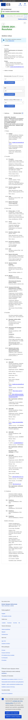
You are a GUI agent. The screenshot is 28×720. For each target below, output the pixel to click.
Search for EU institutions (7, 693)
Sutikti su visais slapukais (12, 712)
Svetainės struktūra (6, 643)
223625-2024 (11, 40)
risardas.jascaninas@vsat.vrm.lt (17, 66)
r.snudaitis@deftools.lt (18, 442)
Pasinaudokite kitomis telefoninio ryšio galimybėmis (13, 681)
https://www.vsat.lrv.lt (17, 390)
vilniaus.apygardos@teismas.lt (16, 423)
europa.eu (4, 673)
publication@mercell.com (17, 476)
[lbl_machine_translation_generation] (21, 99)
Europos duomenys (6, 652)
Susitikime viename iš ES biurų (8, 686)
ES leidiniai (4, 660)
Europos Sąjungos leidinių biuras (9, 604)
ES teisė (3, 650)
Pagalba (3, 613)
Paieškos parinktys (22, 19)
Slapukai (3, 631)
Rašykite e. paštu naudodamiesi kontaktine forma (12, 684)
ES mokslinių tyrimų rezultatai (8, 655)
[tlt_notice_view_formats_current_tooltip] (22, 113)
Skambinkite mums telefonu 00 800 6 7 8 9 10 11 (12, 679)
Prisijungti (20, 5)
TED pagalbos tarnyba (6, 616)
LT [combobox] (5, 79)
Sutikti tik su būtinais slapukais (13, 716)
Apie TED (4, 641)
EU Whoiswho (5, 657)
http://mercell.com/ (17, 484)
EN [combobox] (5, 102)
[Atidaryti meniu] (3, 24)
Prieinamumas (5, 634)
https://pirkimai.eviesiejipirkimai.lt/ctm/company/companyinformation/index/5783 (16, 395)
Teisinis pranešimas (6, 629)
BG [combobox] (6, 90)
